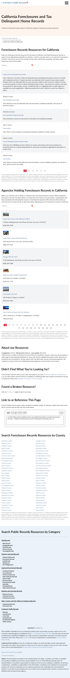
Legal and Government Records (11, 568)
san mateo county (42, 468)
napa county (5, 507)
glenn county (5, 465)
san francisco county (43, 460)
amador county (6, 446)
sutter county (40, 493)
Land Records (6, 561)
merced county (6, 498)
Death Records (7, 547)
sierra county (40, 480)
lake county (5, 480)
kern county (5, 475)
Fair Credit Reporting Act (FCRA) (40, 633)
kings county (5, 478)
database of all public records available (30, 378)
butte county (5, 448)
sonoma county (41, 488)
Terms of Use (5, 639)
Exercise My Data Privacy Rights (11, 652)
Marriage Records (8, 545)
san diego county (41, 458)
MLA (20, 413)
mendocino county (7, 495)
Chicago (14, 413)
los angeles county (7, 485)
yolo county (40, 507)
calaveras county (7, 451)
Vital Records (5, 540)
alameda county (6, 441)
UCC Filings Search (8, 565)
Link (8, 413)
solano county (40, 485)
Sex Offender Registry (9, 619)
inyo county (5, 473)
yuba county (40, 510)
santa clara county (42, 473)
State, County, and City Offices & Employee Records (18, 601)
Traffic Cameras (7, 621)
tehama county (41, 495)
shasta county (40, 478)
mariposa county (7, 493)
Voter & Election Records (10, 576)
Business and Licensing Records (11, 591)
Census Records (7, 573)
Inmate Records (7, 618)
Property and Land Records (10, 554)
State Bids (5, 584)
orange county (41, 441)
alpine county (6, 443)
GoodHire (26, 637)
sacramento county (42, 451)
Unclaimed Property (8, 571)
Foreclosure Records (8, 559)
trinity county (40, 498)
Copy (61, 413)
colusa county (6, 453)
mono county (5, 503)
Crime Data (6, 616)
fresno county (6, 463)
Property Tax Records (9, 557)
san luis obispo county (43, 465)
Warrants (5, 612)
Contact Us (11, 392)
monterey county (7, 505)
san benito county (42, 453)
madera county (6, 488)
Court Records (7, 614)
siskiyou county (41, 483)
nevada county (6, 510)
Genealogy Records (8, 551)
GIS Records (6, 563)
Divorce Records (7, 549)
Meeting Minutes (7, 586)
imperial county (6, 470)
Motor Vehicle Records (9, 588)
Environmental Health (9, 582)
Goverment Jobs (7, 606)
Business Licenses (8, 594)
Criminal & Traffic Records (9, 609)
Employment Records (9, 604)
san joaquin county (42, 463)
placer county (40, 443)
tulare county (40, 500)
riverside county (41, 448)
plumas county (40, 446)
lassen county (6, 483)
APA (24, 413)
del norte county (7, 458)
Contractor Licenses (8, 596)
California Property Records (12, 40)
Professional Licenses (9, 598)
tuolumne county (41, 503)
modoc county (6, 500)
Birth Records (6, 543)
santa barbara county (43, 470)
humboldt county (7, 468)
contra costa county (8, 456)
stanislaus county (41, 490)
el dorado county (7, 460)
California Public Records (9, 38)
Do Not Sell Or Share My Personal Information (37, 647)
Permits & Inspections (9, 575)
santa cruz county (42, 475)
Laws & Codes (6, 578)
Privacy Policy (61, 637)
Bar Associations (7, 580)
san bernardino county (43, 456)
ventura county (41, 505)
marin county (5, 490)
